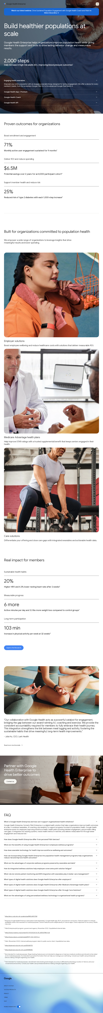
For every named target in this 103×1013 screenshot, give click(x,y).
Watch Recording (50, 13)
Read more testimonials (12, 745)
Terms (6, 997)
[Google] (8, 978)
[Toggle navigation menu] (97, 4)
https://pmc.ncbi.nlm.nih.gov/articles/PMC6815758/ (21, 916)
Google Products (10, 989)
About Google (9, 985)
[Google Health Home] (15, 4)
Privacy (6, 993)
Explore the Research (14, 648)
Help (5, 1001)
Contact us (10, 781)
